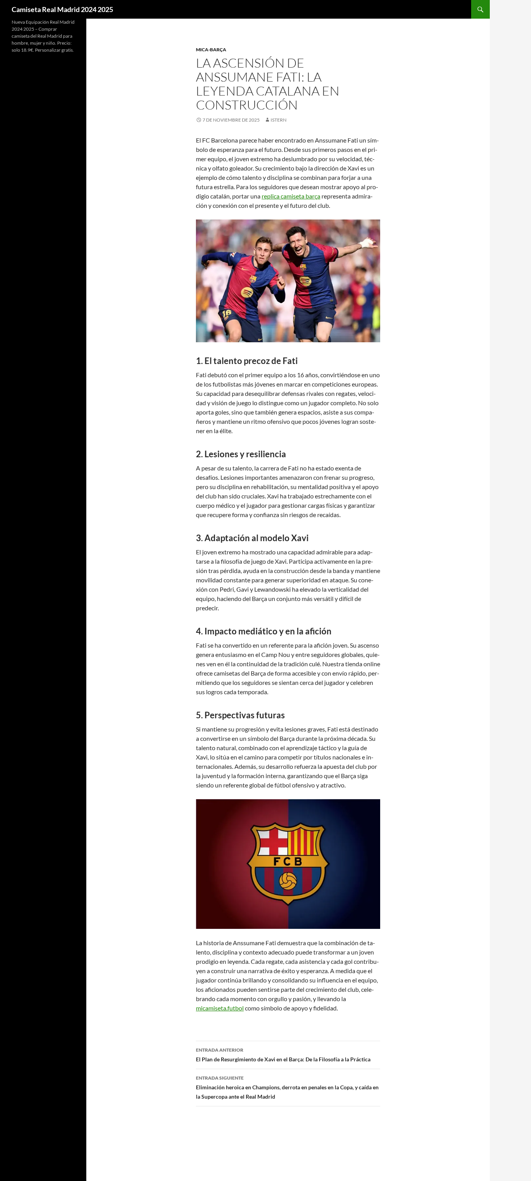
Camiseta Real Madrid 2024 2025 (62, 9)
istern (278, 120)
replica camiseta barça (291, 196)
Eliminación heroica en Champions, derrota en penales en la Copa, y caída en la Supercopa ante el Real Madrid (287, 1087)
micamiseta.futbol (220, 1008)
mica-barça (211, 49)
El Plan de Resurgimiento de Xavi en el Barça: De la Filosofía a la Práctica (283, 1055)
